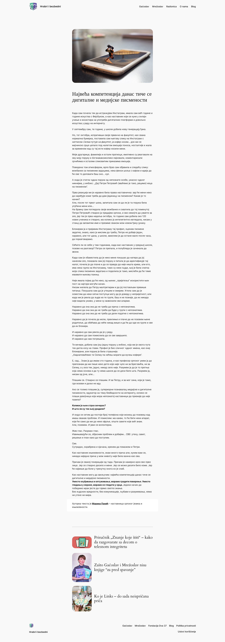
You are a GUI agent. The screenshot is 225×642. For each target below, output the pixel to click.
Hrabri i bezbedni (50, 6)
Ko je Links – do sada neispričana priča (121, 598)
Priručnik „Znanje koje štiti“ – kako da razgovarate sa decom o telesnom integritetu (123, 542)
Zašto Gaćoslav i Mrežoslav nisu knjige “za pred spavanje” (120, 567)
